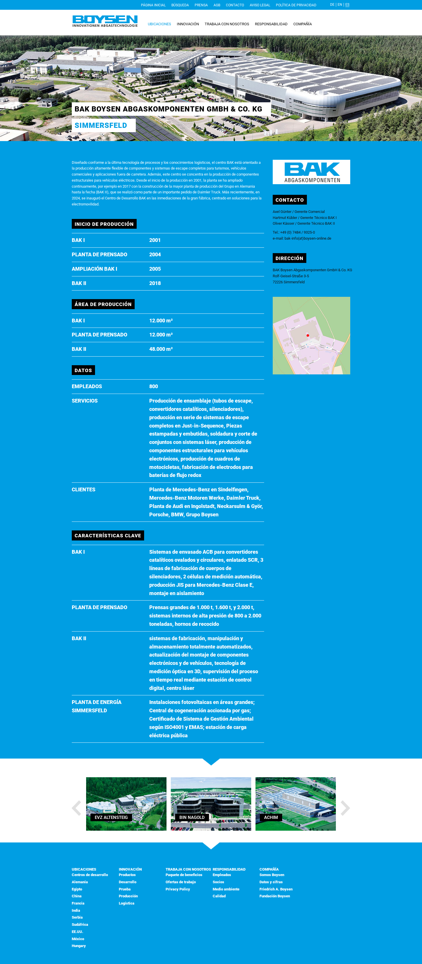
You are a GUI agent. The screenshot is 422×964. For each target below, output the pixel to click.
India (76, 910)
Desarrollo (127, 882)
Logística (126, 903)
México (78, 939)
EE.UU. (77, 932)
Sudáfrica (80, 924)
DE (332, 5)
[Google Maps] (311, 373)
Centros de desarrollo (90, 875)
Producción (128, 896)
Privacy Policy (178, 889)
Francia (78, 903)
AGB (217, 5)
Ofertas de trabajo (181, 882)
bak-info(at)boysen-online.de (307, 238)
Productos (127, 875)
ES (347, 5)
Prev (77, 808)
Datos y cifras (271, 882)
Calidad (219, 896)
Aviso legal (260, 5)
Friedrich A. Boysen (276, 889)
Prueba (125, 889)
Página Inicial (153, 5)
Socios (218, 882)
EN (340, 5)
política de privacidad (296, 5)
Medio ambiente (226, 889)
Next (345, 808)
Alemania (80, 882)
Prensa (201, 5)
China (77, 896)
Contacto (235, 5)
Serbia (77, 917)
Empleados (222, 875)
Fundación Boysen (275, 896)
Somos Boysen (272, 875)
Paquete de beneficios (184, 875)
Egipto (77, 889)
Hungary (79, 946)
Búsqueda (180, 5)
